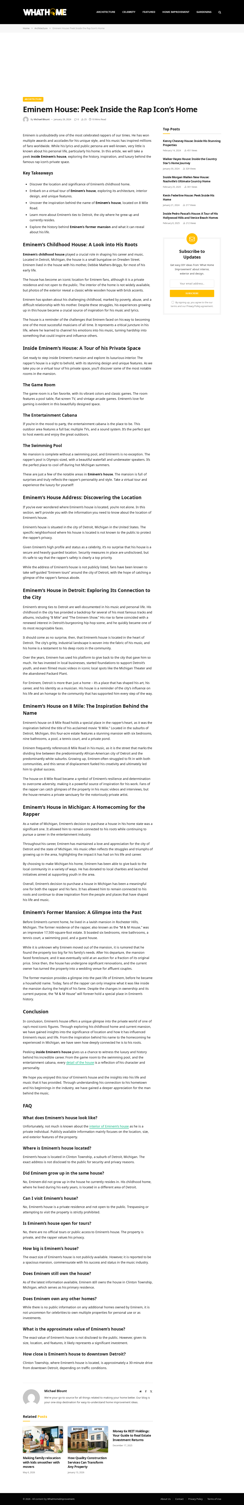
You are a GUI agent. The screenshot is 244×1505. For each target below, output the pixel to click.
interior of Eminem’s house (109, 1126)
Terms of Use (214, 1499)
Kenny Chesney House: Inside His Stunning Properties (192, 143)
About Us (166, 1499)
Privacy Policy (193, 306)
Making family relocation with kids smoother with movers (42, 1462)
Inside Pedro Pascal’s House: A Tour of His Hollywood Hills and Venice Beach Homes (190, 216)
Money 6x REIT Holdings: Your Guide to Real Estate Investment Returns (132, 1435)
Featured (149, 12)
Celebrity (128, 12)
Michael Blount (42, 119)
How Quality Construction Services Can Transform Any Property (87, 1462)
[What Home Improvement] (44, 12)
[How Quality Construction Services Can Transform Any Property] (88, 1439)
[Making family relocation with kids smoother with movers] (43, 1439)
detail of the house (80, 1062)
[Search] (219, 12)
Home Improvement (175, 12)
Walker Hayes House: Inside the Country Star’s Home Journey (190, 161)
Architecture (105, 12)
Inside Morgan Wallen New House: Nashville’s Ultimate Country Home (186, 179)
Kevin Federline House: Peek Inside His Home (188, 197)
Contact (179, 1499)
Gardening (203, 12)
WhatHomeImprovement (60, 1499)
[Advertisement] (122, 64)
